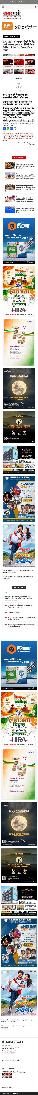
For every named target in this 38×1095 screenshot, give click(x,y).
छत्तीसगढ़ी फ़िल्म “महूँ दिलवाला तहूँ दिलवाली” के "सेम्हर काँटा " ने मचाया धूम (20, 606)
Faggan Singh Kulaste (14, 138)
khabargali (19, 78)
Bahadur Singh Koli (8, 135)
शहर (16, 24)
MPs (13, 133)
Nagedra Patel (24, 138)
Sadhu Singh (29, 133)
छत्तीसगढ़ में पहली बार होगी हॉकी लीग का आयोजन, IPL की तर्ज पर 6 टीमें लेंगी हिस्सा (25, 210)
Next (36, 27)
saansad (17, 133)
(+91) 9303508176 (10, 1052)
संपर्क (27, 2)
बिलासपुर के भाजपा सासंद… (19, 1072)
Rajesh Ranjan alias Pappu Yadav (23, 135)
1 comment (21, 143)
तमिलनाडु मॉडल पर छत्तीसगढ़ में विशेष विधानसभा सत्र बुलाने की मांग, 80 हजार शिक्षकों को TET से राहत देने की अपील (25, 176)
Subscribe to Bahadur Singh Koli (3, 153)
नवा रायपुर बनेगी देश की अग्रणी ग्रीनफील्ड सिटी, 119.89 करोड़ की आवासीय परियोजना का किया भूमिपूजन (24, 199)
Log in (29, 143)
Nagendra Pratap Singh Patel (17, 137)
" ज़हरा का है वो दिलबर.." (14, 612)
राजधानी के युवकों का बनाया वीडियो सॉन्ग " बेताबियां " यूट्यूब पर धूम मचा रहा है (21, 625)
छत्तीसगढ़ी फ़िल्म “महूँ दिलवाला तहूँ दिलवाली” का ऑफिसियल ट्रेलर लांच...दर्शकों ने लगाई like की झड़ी (18, 597)
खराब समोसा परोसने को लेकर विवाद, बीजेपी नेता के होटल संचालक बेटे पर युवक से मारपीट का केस (25, 166)
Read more (13, 143)
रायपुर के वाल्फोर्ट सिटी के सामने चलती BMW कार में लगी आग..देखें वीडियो (21, 618)
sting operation (7, 133)
